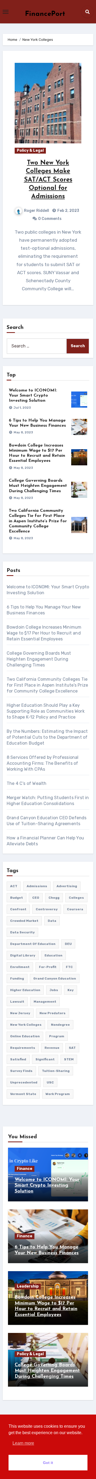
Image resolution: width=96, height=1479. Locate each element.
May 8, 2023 (23, 432)
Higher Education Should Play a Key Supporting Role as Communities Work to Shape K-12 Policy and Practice (46, 711)
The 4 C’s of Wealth (27, 783)
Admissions (37, 886)
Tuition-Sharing (56, 1071)
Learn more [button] (23, 1443)
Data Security (22, 932)
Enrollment (20, 967)
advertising (67, 886)
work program (58, 1094)
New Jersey (20, 1013)
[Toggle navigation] (6, 12)
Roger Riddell (36, 210)
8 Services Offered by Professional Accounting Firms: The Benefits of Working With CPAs (43, 763)
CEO (35, 898)
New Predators (52, 1013)
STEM (69, 1059)
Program (56, 1036)
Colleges (76, 898)
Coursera (75, 909)
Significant (45, 1059)
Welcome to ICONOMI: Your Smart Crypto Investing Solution (33, 395)
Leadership (28, 1286)
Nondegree (60, 1025)
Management (45, 1001)
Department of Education (32, 944)
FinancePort (45, 14)
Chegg (54, 898)
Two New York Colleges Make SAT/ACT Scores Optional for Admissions (48, 180)
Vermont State (23, 1094)
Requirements (22, 1048)
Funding (17, 978)
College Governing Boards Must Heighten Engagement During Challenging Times (38, 486)
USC (50, 1082)
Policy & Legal (30, 150)
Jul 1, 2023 (22, 407)
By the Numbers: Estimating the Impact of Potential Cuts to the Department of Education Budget (47, 737)
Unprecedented (23, 1082)
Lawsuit (17, 1001)
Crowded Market (24, 921)
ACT (13, 886)
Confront (18, 909)
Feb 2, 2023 (68, 210)
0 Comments (50, 218)
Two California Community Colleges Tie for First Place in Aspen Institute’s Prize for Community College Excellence (38, 521)
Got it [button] (48, 1462)
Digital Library (22, 955)
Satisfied (18, 1059)
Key (70, 990)
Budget (16, 898)
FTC (69, 967)
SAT (72, 1048)
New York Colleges (26, 1025)
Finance (24, 1168)
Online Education (25, 1036)
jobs (54, 990)
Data (52, 921)
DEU (68, 944)
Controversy (47, 909)
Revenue (52, 1048)
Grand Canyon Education (54, 978)
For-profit (48, 967)
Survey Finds (21, 1071)
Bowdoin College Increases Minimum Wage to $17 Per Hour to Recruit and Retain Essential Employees (44, 633)
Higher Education (25, 990)
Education (53, 955)
